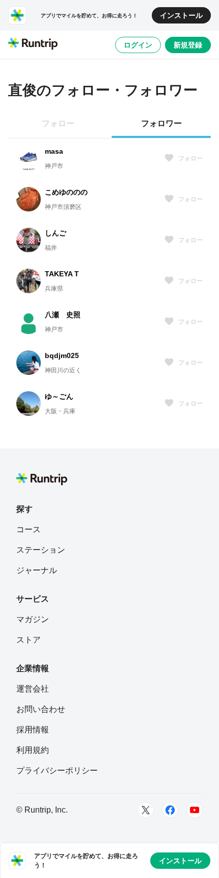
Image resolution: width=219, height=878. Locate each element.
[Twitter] (146, 810)
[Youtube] (194, 810)
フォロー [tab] (58, 123)
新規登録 (188, 45)
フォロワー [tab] (161, 123)
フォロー (190, 158)
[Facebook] (170, 810)
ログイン (138, 45)
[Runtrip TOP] (33, 44)
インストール (181, 15)
